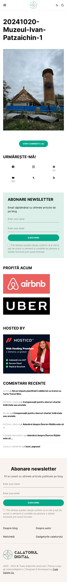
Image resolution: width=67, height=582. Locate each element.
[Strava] (33, 179)
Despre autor (43, 528)
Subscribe (33, 237)
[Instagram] (33, 168)
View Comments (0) (33, 144)
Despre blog (10, 528)
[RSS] (54, 179)
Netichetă (8, 536)
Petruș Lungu (11, 402)
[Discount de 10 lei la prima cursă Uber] (26, 305)
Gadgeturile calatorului (49, 536)
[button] (4, 5)
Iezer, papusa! (32, 446)
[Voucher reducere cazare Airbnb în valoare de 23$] (26, 283)
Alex (5, 391)
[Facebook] (13, 168)
